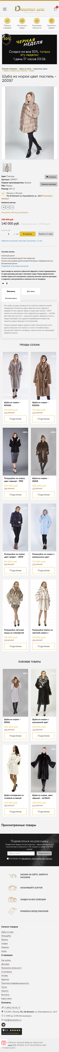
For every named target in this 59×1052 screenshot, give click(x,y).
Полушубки (6, 936)
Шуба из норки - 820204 (40, 404)
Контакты (5, 994)
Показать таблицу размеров (14, 212)
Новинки (5, 947)
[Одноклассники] (7, 283)
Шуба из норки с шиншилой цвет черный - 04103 (40, 721)
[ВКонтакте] (3, 283)
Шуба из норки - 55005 (40, 479)
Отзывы (4, 975)
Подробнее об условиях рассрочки (15, 266)
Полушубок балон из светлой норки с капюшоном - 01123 (42, 631)
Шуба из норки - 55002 (12, 721)
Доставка (5, 964)
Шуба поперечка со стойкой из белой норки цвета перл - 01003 (14, 797)
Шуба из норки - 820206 (12, 404)
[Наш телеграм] (3, 1025)
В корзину (27, 234)
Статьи (4, 987)
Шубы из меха (7, 932)
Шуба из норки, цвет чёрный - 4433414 (42, 796)
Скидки (4, 943)
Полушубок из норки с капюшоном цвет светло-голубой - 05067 (43, 556)
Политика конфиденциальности (15, 983)
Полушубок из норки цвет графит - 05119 (14, 555)
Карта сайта (6, 998)
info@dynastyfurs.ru (12, 1020)
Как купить (6, 960)
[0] (55, 9)
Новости (5, 991)
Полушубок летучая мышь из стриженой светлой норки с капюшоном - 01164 (14, 631)
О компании (6, 971)
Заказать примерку (48, 184)
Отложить (52, 177)
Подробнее (15, 419)
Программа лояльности (11, 968)
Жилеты (4, 939)
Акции (4, 951)
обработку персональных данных (36, 859)
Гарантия (5, 979)
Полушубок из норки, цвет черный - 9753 (14, 479)
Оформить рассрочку (22, 241)
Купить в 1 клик (46, 234)
